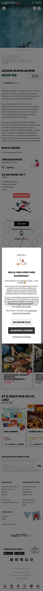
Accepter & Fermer (21, 330)
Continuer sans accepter (21, 337)
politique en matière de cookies (20, 303)
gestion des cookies (23, 307)
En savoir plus (21, 322)
